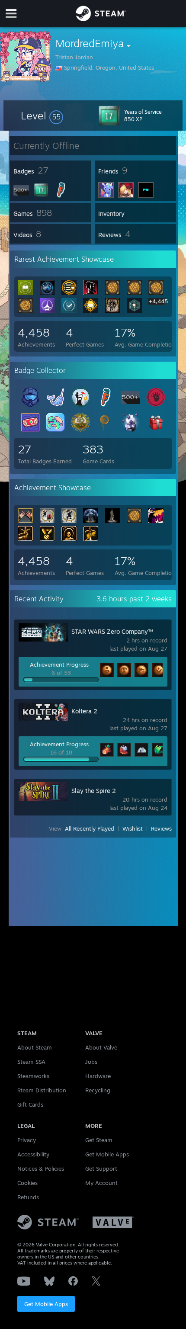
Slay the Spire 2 (93, 790)
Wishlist (132, 828)
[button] (42, 115)
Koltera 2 (84, 711)
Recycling (97, 1090)
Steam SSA (31, 1061)
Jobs (91, 1061)
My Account (101, 1182)
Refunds (28, 1197)
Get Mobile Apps (46, 1303)
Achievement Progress (59, 664)
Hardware (98, 1075)
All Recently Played (89, 828)
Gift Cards (30, 1104)
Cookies (27, 1182)
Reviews (161, 828)
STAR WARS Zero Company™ (112, 631)
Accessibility (33, 1154)
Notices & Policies (40, 1168)
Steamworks (33, 1075)
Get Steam (98, 1139)
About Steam (34, 1047)
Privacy (26, 1139)
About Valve (101, 1047)
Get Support (101, 1168)
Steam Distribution (41, 1090)
